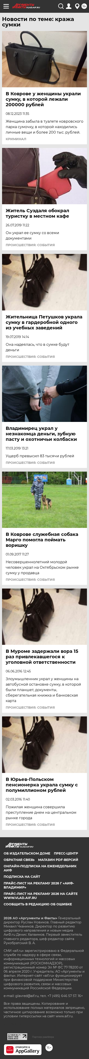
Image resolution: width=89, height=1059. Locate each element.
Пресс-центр (66, 853)
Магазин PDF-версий (58, 860)
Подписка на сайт (22, 877)
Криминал (16, 139)
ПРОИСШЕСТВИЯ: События (30, 245)
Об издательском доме (27, 853)
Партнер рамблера (43, 1037)
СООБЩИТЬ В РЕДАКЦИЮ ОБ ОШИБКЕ (38, 904)
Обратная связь (19, 860)
